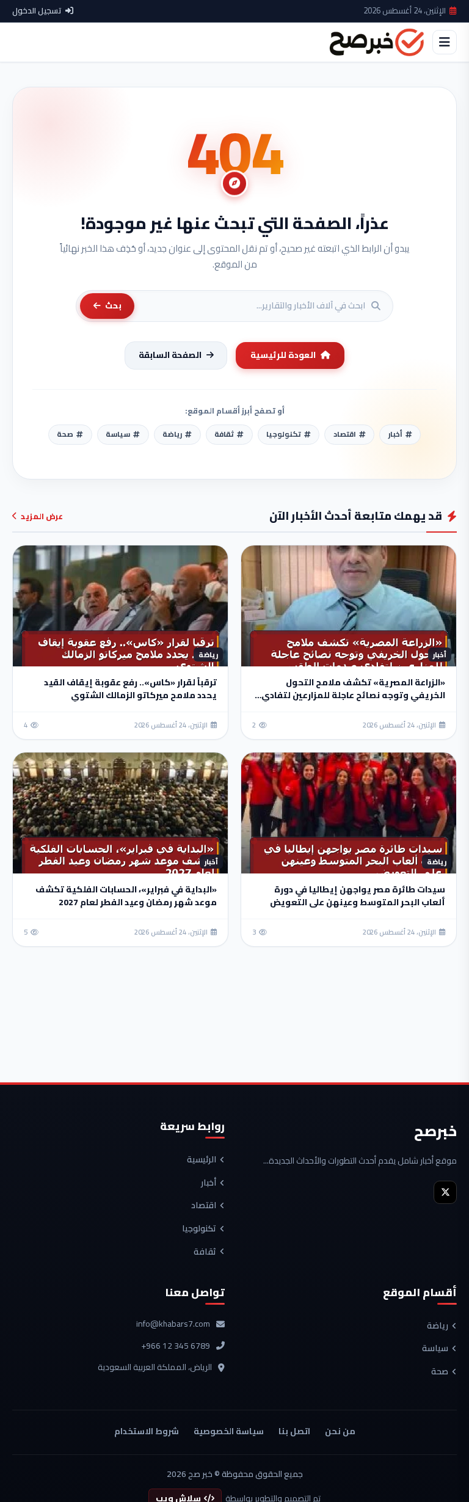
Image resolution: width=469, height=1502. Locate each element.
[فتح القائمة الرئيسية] (444, 42)
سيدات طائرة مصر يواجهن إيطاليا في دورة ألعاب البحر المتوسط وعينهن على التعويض (357, 895)
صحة (439, 1372)
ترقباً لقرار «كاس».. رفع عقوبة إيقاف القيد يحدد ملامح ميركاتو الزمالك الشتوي (130, 688)
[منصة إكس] (445, 1192)
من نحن (340, 1431)
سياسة (435, 1348)
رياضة (437, 1326)
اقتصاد (203, 1205)
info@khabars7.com (173, 1324)
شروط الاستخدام (146, 1431)
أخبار (208, 1183)
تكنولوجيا (199, 1229)
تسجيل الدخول (37, 11)
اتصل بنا (294, 1431)
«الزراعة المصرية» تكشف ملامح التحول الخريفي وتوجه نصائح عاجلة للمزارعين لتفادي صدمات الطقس (353, 695)
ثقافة (205, 1252)
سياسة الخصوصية (229, 1431)
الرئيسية (201, 1160)
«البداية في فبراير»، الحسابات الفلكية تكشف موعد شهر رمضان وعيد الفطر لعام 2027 (126, 895)
